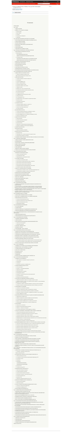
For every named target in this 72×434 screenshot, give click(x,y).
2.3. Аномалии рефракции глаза (20, 81)
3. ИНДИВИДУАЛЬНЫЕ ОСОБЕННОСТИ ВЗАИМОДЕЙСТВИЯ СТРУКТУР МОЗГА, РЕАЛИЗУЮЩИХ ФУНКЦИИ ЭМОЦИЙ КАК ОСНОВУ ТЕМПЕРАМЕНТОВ (30, 189)
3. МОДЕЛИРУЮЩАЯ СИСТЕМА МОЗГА (21, 197)
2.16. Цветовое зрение (19, 99)
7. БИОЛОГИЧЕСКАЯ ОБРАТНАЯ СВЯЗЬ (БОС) (22, 413)
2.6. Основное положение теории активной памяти (23, 166)
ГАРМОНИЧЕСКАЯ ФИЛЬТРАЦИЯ (22, 364)
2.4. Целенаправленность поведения (21, 271)
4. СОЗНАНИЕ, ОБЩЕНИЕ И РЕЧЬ (20, 225)
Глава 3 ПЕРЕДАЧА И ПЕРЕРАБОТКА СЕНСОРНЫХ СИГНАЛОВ (24, 50)
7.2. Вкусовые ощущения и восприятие (21, 129)
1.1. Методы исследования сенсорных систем (22, 74)
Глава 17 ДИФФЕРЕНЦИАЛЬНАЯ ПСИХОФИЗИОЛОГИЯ (22, 389)
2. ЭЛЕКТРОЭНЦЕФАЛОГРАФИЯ (20, 41)
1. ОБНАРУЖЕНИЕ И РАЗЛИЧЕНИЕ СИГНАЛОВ (22, 51)
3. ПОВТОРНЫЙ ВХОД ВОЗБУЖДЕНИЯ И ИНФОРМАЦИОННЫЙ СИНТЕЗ (26, 221)
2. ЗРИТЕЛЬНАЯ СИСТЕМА (19, 77)
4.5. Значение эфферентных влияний (21, 293)
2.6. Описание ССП (18, 365)
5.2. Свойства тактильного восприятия (21, 119)
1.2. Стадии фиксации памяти (20, 155)
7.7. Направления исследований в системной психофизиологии (25, 320)
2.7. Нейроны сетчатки (19, 87)
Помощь (44, 1)
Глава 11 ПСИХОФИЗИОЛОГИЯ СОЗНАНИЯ (20, 217)
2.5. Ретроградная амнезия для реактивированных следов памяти (25, 165)
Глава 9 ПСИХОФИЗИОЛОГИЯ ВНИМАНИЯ (20, 204)
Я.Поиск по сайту (57, 4)
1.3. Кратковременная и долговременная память (23, 156)
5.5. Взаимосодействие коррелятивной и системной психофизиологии (26, 302)
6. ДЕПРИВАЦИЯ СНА (18, 252)
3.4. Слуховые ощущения (19, 108)
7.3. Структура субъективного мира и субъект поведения (24, 314)
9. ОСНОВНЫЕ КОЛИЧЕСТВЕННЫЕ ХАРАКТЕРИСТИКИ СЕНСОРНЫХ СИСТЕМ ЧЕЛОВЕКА (29, 136)
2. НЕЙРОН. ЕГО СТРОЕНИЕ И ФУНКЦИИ (21, 30)
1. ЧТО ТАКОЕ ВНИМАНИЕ (19, 206)
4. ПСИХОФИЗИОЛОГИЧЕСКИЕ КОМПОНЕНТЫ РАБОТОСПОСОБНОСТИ (26, 408)
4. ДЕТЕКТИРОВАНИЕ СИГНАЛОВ (20, 64)
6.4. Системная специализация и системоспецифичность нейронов (25, 309)
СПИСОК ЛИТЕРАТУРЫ (17, 423)
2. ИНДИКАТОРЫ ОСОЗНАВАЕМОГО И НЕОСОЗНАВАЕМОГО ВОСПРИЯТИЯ (27, 232)
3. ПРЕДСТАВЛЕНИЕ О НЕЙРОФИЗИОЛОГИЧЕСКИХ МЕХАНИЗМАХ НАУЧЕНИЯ (27, 338)
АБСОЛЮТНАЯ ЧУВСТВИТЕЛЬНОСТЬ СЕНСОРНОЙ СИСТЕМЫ (27, 58)
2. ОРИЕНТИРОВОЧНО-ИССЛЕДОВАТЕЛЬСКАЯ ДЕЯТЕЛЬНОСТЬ (25, 215)
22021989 (20, 9)
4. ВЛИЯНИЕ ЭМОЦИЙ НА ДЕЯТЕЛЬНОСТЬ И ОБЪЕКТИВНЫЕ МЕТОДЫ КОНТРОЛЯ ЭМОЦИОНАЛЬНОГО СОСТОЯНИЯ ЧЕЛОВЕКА (28, 191)
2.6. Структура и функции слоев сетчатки (22, 85)
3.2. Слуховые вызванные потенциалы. (21, 371)
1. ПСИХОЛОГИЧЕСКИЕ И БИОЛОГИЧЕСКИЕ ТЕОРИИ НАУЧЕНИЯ (25, 335)
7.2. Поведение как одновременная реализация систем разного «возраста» (27, 313)
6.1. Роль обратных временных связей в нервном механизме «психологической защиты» (29, 239)
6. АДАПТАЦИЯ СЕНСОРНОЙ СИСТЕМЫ (21, 67)
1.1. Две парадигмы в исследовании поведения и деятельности (25, 259)
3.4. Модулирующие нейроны (20, 203)
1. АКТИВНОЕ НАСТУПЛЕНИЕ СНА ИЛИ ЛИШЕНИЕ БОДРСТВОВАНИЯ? (26, 245)
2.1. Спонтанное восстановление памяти (22, 159)
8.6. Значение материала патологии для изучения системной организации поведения (28, 330)
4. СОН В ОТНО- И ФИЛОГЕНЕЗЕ (20, 249)
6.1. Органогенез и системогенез (20, 304)
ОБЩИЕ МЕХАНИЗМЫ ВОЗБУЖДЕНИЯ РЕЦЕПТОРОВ (25, 55)
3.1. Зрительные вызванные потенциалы (22, 369)
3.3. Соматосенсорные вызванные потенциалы (22, 372)
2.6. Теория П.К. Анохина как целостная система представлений (25, 274)
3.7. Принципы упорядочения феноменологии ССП (23, 378)
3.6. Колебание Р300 (19, 377)
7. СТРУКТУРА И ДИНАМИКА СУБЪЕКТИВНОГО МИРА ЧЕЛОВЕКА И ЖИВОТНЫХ (28, 310)
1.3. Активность (18, 262)
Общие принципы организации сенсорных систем (23, 75)
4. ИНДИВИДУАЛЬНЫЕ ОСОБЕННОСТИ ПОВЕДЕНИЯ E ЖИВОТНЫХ (26, 396)
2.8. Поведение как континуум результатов (22, 276)
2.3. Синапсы (18, 34)
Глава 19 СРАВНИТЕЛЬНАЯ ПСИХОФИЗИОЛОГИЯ (21, 416)
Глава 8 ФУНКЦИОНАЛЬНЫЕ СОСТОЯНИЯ (20, 193)
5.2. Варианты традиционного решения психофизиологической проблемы (27, 297)
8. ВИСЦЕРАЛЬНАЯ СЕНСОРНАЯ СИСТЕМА (22, 131)
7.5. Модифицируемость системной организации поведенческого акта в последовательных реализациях (31, 317)
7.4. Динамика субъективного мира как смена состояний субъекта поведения (27, 316)
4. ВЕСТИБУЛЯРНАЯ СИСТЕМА (20, 109)
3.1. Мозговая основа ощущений (20, 222)
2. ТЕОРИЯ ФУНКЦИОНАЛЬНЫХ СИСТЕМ (21, 265)
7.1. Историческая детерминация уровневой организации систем (25, 312)
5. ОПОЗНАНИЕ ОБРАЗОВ (19, 65)
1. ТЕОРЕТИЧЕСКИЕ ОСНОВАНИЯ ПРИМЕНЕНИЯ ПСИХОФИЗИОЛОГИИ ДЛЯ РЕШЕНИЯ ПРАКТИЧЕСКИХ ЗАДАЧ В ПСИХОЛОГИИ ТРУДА (29, 403)
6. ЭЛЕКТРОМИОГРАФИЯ (19, 47)
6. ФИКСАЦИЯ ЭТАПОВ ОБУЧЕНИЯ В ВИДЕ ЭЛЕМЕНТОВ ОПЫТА (25, 343)
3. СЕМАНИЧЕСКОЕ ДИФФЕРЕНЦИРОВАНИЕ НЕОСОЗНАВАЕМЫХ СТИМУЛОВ (27, 234)
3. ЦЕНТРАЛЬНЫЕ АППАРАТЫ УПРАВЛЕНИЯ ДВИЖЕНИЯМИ (24, 142)
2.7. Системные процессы (19, 275)
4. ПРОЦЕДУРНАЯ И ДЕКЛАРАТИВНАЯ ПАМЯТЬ (22, 172)
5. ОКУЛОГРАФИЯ (17, 45)
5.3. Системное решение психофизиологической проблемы (24, 299)
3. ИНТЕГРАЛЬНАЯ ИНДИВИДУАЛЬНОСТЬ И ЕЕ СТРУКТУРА (24, 395)
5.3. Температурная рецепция (20, 121)
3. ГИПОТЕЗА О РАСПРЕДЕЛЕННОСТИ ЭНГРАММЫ (23, 168)
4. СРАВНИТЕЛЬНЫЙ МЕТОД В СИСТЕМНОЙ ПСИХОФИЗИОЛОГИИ (25, 422)
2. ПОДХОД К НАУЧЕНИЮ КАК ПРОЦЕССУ (21, 337)
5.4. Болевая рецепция (19, 122)
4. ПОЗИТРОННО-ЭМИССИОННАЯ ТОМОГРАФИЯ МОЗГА (24, 44)
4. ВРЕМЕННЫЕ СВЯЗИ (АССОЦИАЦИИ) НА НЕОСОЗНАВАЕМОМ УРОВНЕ (26, 235)
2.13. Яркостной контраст (19, 95)
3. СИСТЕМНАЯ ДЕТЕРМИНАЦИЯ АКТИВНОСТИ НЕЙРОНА (24, 278)
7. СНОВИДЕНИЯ (17, 254)
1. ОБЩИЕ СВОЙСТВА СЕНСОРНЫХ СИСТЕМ (22, 72)
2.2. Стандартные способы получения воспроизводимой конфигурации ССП (27, 357)
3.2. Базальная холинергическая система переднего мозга (24, 200)
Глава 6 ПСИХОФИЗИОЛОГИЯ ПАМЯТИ (20, 151)
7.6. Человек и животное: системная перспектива (23, 319)
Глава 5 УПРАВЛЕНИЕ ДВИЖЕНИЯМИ (20, 138)
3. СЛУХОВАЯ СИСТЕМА (19, 102)
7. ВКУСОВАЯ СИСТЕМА (19, 128)
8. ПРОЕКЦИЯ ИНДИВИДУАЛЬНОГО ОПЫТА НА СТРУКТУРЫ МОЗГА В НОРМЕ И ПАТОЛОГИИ (30, 322)
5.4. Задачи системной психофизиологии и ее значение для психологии (26, 300)
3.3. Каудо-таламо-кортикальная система (22, 201)
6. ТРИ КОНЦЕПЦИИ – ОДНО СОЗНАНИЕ (21, 228)
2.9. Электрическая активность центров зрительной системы (25, 89)
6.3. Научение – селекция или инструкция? (22, 307)
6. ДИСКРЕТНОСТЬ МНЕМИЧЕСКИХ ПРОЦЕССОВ (23, 175)
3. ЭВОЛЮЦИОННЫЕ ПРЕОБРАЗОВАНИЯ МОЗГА (22, 420)
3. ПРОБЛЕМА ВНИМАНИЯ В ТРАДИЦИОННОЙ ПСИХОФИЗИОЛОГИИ (26, 209)
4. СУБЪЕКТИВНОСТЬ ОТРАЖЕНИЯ (20, 286)
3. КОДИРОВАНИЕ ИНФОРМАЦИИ (20, 62)
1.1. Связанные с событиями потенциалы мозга (23, 351)
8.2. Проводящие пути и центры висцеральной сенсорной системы (25, 134)
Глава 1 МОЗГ (16, 27)
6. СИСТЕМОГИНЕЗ (18, 303)
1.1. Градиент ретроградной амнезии (21, 154)
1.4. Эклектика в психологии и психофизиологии (23, 264)
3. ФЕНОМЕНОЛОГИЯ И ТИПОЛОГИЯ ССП (21, 368)
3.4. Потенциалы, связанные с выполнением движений (24, 374)
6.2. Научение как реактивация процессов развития (23, 306)
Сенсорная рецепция (19, 52)
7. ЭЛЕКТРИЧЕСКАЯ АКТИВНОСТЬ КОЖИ (21, 48)
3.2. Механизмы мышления (20, 224)
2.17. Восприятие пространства (20, 101)
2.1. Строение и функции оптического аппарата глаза (23, 78)
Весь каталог (27, 3)
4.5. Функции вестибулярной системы (21, 115)
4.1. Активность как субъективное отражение (22, 287)
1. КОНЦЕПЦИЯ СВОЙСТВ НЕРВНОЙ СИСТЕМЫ (22, 391)
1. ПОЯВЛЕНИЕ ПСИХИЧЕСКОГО (20, 417)
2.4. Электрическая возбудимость (20, 35)
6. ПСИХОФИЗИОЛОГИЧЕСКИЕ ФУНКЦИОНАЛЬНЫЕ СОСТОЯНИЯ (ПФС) (26, 412)
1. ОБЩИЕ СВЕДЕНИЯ (18, 28)
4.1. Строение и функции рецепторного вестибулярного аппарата (25, 111)
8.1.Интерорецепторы (19, 132)
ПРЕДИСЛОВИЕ (16, 25)
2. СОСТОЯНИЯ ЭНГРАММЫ (19, 158)
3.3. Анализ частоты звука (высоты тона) (22, 107)
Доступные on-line (22, 3)
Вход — (58, 1)
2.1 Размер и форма (18, 31)
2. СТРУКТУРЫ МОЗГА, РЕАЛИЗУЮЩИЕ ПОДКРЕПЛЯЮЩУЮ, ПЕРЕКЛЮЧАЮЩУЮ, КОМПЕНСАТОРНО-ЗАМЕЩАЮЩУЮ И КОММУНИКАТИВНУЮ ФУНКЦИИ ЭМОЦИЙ (28, 187)
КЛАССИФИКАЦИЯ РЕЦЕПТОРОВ (22, 54)
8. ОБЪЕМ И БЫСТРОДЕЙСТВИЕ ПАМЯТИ (21, 178)
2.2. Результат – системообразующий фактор (22, 268)
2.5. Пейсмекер (18, 37)
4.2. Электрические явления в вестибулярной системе (23, 112)
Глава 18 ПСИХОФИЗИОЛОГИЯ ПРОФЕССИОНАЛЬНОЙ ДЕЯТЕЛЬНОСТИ (25, 400)
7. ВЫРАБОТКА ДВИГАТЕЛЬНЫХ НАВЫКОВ (22, 148)
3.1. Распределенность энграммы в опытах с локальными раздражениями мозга (27, 169)
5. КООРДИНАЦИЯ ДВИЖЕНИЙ (20, 145)
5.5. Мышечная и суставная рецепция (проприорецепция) (24, 124)
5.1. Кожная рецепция (19, 118)
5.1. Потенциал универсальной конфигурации (22, 385)
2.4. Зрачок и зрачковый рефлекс (20, 82)
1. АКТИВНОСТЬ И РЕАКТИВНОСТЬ (20, 258)
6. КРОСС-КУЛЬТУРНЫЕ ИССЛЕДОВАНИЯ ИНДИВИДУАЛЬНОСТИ (25, 399)
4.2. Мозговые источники (19, 382)
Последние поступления (15, 3)
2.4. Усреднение (18, 359)
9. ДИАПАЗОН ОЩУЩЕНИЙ (19, 179)
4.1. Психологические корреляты (20, 381)
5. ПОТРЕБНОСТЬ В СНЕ (19, 251)
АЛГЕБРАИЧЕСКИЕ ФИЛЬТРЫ (21, 362)
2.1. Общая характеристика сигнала (21, 355)
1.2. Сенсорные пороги (19, 57)
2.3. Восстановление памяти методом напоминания (23, 162)
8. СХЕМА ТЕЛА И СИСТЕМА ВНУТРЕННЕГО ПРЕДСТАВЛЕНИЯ (25, 149)
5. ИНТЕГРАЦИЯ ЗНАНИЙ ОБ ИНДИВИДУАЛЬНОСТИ (23, 397)
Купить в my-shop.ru (32, 3)
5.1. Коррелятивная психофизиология (21, 296)
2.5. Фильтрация (18, 361)
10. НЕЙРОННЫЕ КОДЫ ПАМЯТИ (20, 181)
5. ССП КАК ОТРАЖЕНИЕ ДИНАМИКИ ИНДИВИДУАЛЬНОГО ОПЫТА (26, 384)
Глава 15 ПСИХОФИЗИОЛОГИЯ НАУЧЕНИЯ (20, 334)
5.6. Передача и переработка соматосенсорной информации (24, 125)
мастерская (22, 1)
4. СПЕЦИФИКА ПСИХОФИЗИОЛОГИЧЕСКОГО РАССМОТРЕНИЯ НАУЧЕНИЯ (27, 340)
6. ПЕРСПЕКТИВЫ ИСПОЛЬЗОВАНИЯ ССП (21, 388)
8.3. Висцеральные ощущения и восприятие (22, 135)
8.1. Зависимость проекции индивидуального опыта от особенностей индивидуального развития (30, 323)
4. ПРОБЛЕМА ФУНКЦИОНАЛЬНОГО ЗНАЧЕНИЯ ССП (23, 379)
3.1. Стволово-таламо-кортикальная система (22, 199)
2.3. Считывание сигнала (19, 358)
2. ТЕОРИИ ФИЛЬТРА (18, 207)
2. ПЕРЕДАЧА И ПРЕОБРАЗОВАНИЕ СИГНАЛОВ (22, 61)
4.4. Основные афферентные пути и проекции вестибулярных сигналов (26, 114)
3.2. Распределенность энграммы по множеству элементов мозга (25, 171)
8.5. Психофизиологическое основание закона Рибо (23, 329)
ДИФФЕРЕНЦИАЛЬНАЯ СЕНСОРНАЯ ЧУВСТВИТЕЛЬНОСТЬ (26, 60)
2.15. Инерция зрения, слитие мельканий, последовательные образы (26, 98)
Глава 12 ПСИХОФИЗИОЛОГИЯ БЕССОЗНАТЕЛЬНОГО (22, 229)
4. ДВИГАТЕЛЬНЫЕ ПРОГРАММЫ (20, 144)
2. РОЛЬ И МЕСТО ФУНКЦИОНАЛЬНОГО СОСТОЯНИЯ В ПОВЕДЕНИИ (26, 196)
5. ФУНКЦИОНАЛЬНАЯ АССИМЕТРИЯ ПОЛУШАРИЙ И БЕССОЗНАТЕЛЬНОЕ (27, 237)
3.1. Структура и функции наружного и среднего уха (23, 104)
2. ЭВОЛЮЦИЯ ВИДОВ (18, 419)
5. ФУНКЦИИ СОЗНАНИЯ (19, 227)
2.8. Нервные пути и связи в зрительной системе (23, 88)
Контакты (47, 1)
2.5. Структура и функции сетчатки (21, 84)
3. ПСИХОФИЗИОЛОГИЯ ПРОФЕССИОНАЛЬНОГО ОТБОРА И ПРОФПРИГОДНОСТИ (28, 406)
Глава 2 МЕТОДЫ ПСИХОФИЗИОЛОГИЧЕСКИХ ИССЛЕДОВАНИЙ (24, 38)
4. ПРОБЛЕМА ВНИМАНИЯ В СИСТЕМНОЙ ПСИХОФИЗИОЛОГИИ (25, 210)
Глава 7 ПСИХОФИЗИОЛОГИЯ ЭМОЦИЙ (20, 182)
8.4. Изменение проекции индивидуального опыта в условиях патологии (26, 327)
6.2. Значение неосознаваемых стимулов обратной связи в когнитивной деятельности (28, 241)
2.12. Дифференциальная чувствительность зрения (23, 94)
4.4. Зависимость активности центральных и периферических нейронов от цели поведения (29, 292)
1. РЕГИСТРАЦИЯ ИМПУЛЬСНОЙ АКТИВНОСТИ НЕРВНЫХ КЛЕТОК (25, 40)
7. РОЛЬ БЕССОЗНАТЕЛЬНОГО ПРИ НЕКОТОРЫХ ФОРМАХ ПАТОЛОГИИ (26, 242)
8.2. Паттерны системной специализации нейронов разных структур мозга (27, 324)
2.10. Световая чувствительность (20, 91)
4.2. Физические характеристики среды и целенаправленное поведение (26, 289)
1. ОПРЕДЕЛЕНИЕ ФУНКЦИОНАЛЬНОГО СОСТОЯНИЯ (23, 194)
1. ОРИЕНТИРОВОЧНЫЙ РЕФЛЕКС (20, 214)
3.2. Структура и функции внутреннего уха (22, 105)
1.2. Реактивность (18, 261)
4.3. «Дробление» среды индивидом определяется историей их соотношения (27, 290)
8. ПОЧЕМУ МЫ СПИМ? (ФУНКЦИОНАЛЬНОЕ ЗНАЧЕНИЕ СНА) (25, 255)
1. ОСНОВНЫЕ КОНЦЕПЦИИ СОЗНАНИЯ (21, 218)
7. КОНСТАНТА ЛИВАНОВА (19, 176)
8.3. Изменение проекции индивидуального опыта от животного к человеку (27, 326)
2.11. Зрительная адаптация (20, 92)
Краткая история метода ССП (20, 352)
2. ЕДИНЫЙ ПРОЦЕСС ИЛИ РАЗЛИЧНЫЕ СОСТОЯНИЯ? (23, 247)
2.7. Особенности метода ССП (20, 367)
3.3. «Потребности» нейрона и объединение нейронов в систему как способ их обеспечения (29, 283)
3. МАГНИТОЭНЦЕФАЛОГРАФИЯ (20, 42)
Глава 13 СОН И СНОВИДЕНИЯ (18, 244)
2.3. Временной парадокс (19, 269)
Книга (13, 12)
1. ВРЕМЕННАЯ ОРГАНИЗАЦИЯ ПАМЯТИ (21, 152)
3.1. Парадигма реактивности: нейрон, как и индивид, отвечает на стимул (27, 279)
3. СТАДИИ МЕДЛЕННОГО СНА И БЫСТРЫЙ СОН (23, 248)
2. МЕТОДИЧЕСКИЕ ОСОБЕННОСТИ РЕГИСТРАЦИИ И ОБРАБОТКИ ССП (26, 354)
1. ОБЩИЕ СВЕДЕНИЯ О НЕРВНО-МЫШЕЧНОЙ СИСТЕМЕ (24, 139)
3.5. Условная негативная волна (20, 375)
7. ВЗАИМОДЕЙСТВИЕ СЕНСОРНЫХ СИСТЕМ (22, 68)
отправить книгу (29, 1)
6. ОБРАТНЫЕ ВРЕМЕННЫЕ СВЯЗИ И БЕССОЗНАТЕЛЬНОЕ (24, 238)
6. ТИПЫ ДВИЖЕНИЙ (18, 146)
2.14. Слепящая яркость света (20, 97)
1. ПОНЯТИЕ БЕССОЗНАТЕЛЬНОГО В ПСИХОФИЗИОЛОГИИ (24, 231)
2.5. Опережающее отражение (20, 272)
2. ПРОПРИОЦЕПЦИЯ (18, 141)
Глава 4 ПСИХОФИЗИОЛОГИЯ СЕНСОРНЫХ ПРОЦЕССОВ (23, 71)
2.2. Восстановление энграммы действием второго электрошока (25, 161)
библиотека (16, 1)
